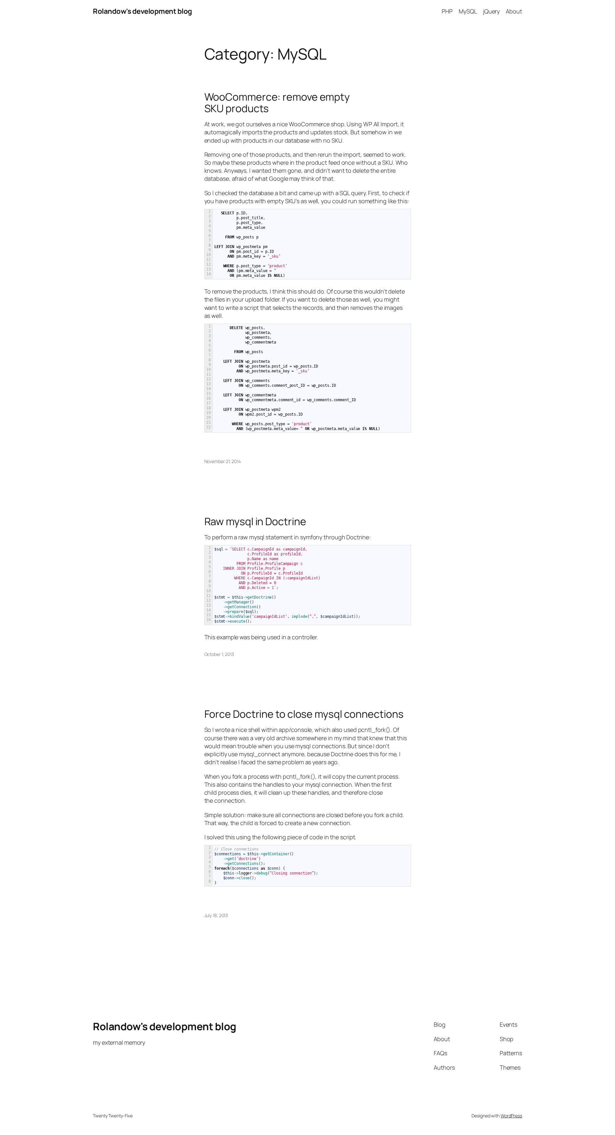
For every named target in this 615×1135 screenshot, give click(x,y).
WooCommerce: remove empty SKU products (277, 102)
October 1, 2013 (219, 654)
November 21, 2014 (222, 461)
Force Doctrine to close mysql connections (304, 714)
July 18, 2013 (216, 915)
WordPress (511, 1116)
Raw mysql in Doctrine (255, 521)
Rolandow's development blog (142, 11)
